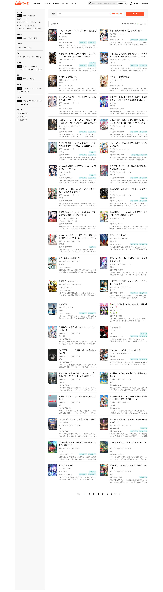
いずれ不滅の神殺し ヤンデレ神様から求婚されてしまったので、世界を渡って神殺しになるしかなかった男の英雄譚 (128, 121)
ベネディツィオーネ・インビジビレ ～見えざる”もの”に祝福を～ (78, 32)
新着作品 (56, 3)
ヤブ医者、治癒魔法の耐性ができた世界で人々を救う (128, 374)
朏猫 (111, 83)
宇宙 (113, 330)
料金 (18, 53)
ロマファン (121, 34)
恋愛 (111, 310)
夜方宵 (61, 359)
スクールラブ (118, 310)
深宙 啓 (61, 198)
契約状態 (19, 43)
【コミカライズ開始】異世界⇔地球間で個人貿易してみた (128, 144)
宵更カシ (112, 267)
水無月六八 (113, 241)
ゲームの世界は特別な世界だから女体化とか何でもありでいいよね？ (77, 167)
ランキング (47, 3)
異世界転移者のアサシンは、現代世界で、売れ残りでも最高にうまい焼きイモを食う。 (77, 213)
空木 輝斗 (112, 356)
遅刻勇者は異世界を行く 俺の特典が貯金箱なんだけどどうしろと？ (128, 167)
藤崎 (60, 405)
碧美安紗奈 (62, 336)
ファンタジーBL (117, 80)
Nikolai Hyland (114, 428)
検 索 (135, 13)
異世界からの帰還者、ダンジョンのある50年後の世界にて (128, 420)
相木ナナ (112, 290)
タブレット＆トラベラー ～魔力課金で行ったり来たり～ (77, 397)
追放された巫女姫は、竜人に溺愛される (126, 30)
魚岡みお (61, 152)
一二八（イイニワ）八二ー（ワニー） (70, 221)
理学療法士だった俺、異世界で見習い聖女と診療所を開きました (77, 443)
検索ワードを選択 (117, 13)
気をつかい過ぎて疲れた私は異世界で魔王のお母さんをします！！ (77, 98)
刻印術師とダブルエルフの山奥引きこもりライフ (128, 443)
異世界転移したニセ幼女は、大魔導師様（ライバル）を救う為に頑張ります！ (128, 213)
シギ (111, 333)
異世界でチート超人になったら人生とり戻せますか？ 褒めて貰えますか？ (77, 190)
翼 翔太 (61, 264)
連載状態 (19, 34)
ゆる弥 (61, 83)
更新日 (19, 84)
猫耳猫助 (61, 39)
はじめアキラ (63, 471)
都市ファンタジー (75, 126)
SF (59, 37)
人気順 (53, 24)
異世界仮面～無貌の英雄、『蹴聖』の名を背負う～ (128, 190)
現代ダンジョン (126, 287)
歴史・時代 (62, 307)
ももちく (112, 405)
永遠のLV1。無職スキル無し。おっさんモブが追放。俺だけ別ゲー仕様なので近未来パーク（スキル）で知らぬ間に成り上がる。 (77, 374)
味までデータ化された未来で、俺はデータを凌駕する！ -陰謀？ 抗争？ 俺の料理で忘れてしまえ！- (128, 98)
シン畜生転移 (115, 327)
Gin (60, 428)
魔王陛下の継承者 (66, 465)
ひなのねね (62, 382)
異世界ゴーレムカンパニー (69, 281)
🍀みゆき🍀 (113, 313)
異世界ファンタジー (65, 60)
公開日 (19, 97)
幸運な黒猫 (62, 129)
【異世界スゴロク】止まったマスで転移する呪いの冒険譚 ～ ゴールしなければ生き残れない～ (78, 121)
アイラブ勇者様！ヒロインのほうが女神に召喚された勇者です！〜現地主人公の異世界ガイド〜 (77, 144)
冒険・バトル (76, 60)
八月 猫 (112, 62)
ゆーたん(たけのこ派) (65, 287)
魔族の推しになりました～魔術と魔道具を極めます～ (128, 466)
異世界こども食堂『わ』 (68, 76)
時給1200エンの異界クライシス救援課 (125, 350)
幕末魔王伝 (63, 304)
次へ (116, 494)
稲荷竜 (112, 129)
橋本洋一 (61, 310)
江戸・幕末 (69, 307)
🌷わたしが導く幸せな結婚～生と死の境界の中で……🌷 (128, 305)
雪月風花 (61, 244)
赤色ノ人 (112, 198)
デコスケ (112, 221)
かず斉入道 (62, 175)
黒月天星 (112, 175)
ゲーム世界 (67, 172)
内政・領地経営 (76, 284)
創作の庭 (64, 3)
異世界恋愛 (113, 34)
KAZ (60, 62)
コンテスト (74, 3)
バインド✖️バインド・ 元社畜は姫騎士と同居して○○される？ (78, 420)
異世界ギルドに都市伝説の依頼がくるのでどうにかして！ (77, 328)
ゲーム (61, 172)
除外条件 (19, 110)
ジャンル (36, 3)
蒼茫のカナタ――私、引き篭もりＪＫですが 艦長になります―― (128, 259)
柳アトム (61, 106)
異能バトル (73, 218)
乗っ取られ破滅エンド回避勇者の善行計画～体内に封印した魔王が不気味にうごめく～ (128, 397)
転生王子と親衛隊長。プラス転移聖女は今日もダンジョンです (128, 282)
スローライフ (76, 80)
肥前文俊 (112, 152)
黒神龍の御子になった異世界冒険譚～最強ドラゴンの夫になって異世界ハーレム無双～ (77, 55)
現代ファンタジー (64, 126)
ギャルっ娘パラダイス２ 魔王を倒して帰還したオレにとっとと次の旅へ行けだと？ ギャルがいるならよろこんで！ (77, 236)
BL (110, 80)
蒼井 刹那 (112, 106)
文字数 (19, 62)
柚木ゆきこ (113, 37)
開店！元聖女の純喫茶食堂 (69, 258)
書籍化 (19, 75)
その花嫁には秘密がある (119, 76)
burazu (61, 451)
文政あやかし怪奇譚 (118, 235)
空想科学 (64, 37)
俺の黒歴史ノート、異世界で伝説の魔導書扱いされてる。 (77, 351)
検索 (53, 14)
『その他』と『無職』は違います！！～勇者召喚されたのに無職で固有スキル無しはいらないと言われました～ (128, 55)
